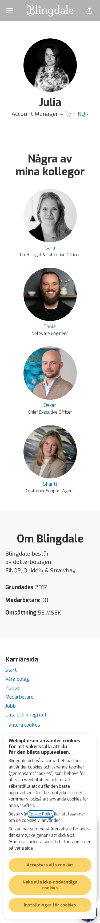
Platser (13, 688)
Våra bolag (17, 679)
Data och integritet (26, 715)
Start (11, 670)
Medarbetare (19, 697)
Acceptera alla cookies (50, 865)
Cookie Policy (41, 814)
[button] (89, 10)
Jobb (10, 706)
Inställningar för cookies (50, 905)
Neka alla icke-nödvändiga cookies (50, 885)
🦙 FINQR (77, 114)
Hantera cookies (22, 725)
